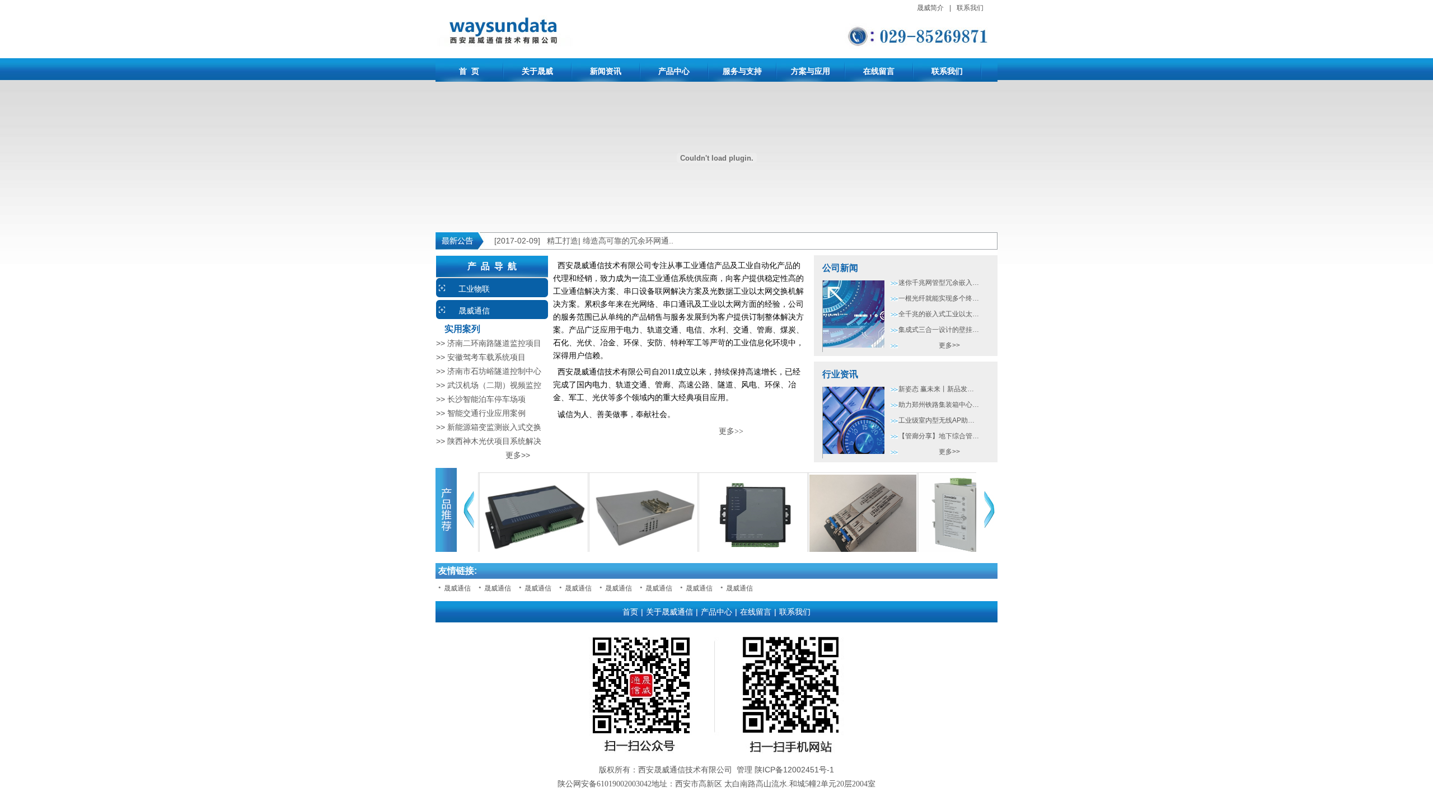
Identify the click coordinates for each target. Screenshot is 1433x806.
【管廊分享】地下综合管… (938, 436)
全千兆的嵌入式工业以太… (938, 314)
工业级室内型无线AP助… (936, 420)
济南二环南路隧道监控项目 (494, 343)
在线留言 (879, 71)
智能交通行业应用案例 (486, 413)
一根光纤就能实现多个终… (938, 298)
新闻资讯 (605, 71)
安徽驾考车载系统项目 (486, 357)
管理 (744, 769)
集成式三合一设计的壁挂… (938, 330)
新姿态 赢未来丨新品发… (936, 389)
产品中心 (674, 71)
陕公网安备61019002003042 (605, 784)
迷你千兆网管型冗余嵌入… (938, 283)
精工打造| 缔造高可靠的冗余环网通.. (610, 240)
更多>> (483, 455)
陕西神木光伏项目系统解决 (494, 441)
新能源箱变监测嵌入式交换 (494, 427)
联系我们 (970, 8)
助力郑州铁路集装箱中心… (938, 405)
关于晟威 (537, 71)
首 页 (469, 71)
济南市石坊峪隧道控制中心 (494, 371)
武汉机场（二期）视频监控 (494, 385)
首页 (630, 611)
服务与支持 (742, 71)
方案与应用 (810, 71)
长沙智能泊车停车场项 (486, 399)
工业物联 (474, 288)
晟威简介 (930, 8)
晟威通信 (474, 310)
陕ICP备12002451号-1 (794, 769)
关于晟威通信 (669, 611)
